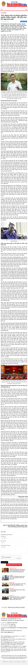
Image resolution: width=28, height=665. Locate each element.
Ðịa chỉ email (3, 540)
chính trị (17, 130)
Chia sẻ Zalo (23, 21)
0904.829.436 (11, 637)
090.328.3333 (11, 640)
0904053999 (22, 647)
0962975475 (19, 630)
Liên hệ (23, 661)
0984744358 (7, 630)
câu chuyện (10, 517)
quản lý (11, 190)
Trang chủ (5, 661)
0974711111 (7, 651)
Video (11, 661)
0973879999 (13, 630)
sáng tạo (19, 436)
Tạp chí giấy (17, 661)
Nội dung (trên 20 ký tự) (5, 545)
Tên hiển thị (3, 536)
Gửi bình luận (4, 562)
